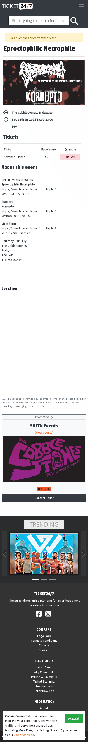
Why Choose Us (44, 672)
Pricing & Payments (44, 677)
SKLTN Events (44, 426)
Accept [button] (73, 718)
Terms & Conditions (44, 641)
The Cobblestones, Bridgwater (28, 112)
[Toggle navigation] (81, 6)
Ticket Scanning (44, 681)
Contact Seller (44, 498)
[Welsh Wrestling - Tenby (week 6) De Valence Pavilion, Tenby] (44, 553)
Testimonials (44, 686)
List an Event (44, 667)
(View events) (44, 432)
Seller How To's (44, 691)
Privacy (44, 645)
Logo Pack (44, 636)
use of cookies (24, 735)
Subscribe (45, 489)
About (44, 708)
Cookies (44, 650)
